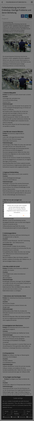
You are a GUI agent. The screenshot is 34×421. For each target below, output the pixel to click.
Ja (23, 215)
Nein (10, 215)
